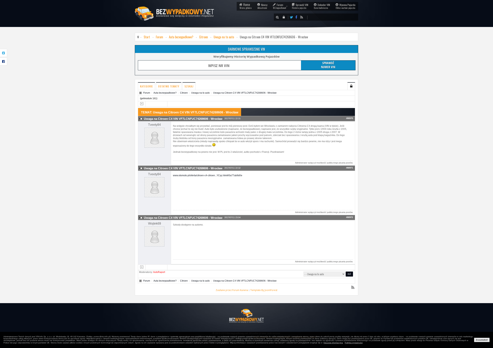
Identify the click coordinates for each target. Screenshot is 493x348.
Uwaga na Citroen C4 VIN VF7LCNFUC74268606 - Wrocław (245, 92)
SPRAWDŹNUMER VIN (328, 65)
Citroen (203, 37)
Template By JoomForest (263, 290)
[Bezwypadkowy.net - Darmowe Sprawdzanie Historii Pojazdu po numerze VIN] (246, 316)
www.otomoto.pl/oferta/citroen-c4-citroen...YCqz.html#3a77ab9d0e (207, 175)
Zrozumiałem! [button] (482, 340)
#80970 (349, 118)
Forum (279, 6)
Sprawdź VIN (300, 6)
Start (147, 37)
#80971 (349, 168)
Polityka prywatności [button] (354, 343)
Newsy (262, 6)
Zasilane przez (224, 290)
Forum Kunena (240, 290)
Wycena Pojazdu (345, 6)
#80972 (349, 217)
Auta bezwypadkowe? (181, 37)
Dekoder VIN (322, 6)
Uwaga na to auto (224, 37)
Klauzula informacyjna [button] (333, 343)
